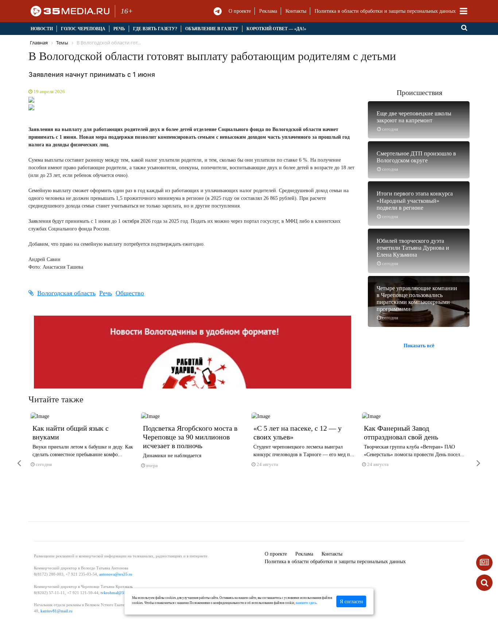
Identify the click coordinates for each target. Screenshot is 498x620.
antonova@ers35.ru (115, 574)
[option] (83, 443)
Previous (19, 101)
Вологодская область (66, 293)
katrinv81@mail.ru (56, 611)
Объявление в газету (211, 28)
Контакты (295, 11)
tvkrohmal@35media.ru (121, 593)
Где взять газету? (155, 28)
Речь (119, 28)
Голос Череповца (83, 28)
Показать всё (419, 345)
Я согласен (351, 601)
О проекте (240, 11)
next (473, 458)
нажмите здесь (306, 603)
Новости (42, 28)
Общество (130, 293)
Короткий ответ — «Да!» (276, 28)
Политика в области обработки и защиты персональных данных (385, 11)
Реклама (268, 11)
